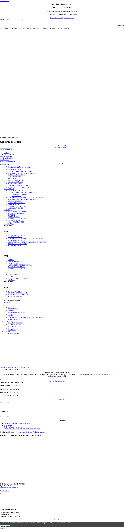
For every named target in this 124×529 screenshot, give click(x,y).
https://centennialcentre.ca (10, 487)
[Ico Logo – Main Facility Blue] (71, 134)
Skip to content (4, 1)
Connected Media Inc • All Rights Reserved (32, 432)
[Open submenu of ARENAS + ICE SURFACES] (23, 180)
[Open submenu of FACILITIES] (13, 224)
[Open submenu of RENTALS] (11, 321)
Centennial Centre (5, 367)
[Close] (1, 493)
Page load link (4, 491)
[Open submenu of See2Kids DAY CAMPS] (24, 175)
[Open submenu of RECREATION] (14, 189)
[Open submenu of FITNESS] (11, 210)
